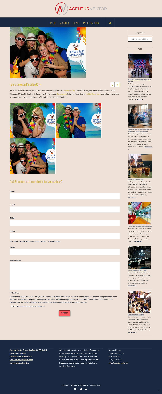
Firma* (12, 205)
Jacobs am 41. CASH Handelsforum (135, 179)
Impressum (65, 385)
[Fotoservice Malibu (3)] (33, 156)
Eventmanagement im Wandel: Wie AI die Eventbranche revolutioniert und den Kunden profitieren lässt (140, 130)
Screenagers (62, 94)
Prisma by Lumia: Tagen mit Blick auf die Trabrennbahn (140, 226)
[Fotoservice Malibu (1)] (79, 120)
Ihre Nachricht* (15, 261)
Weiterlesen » (139, 99)
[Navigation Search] (110, 22)
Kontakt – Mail (95, 385)
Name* (12, 191)
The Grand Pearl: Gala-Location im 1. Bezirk (137, 270)
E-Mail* (12, 218)
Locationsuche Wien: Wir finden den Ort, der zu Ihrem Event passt (139, 80)
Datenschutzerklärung (79, 385)
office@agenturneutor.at (118, 363)
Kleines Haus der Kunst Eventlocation (136, 315)
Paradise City (69, 91)
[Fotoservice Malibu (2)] (33, 120)
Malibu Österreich (93, 94)
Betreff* (12, 247)
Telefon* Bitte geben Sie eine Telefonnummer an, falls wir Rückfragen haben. (35, 236)
